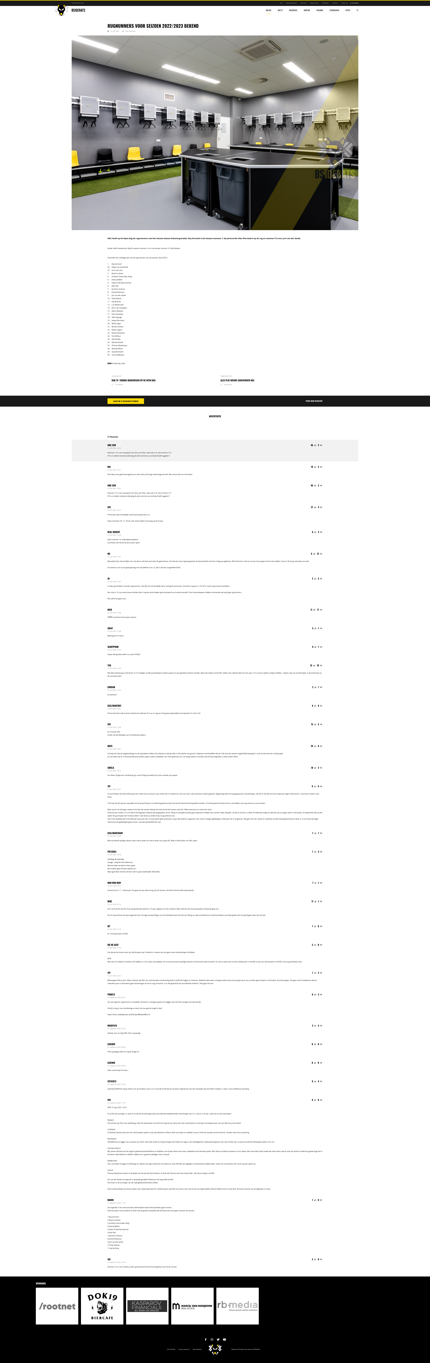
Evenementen (334, 10)
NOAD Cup (344, 3)
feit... (180, 567)
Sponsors (325, 3)
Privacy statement (184, 1349)
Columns (319, 10)
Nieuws (268, 10)
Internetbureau (249, 1349)
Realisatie (234, 1349)
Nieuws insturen (291, 3)
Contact (335, 3)
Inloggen (355, 3)
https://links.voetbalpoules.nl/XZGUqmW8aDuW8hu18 (129, 1014)
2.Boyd (110, 1220)
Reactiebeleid (197, 1349)
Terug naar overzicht (314, 401)
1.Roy (110, 1217)
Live (281, 3)
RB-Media (257, 1349)
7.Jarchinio (112, 1236)
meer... (126, 1070)
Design (241, 1349)
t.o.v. (194, 1114)
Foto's (348, 10)
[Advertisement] (215, 425)
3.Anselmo (112, 1223)
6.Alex (110, 1232)
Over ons (303, 3)
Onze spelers (314, 3)
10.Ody (110, 1245)
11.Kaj (110, 1248)
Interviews (293, 10)
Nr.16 (110, 732)
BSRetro (307, 10)
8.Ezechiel (111, 1239)
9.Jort (110, 1242)
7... (121, 890)
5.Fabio (110, 1229)
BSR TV (280, 10)
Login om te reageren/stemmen (125, 401)
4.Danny (111, 1226)
